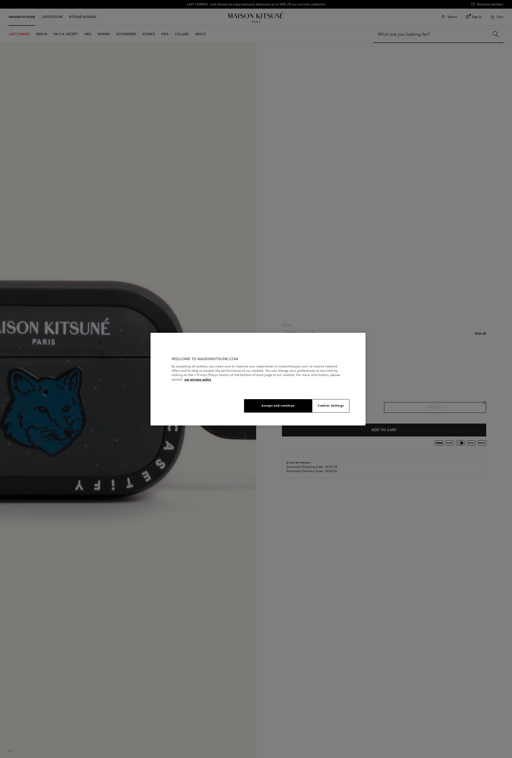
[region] (258, 379)
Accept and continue (278, 405)
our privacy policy (197, 379)
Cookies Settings (331, 405)
